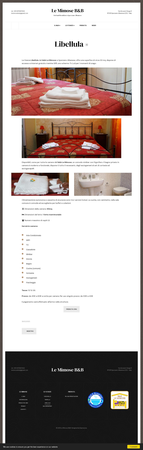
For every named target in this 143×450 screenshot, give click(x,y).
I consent (133, 446)
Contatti (23, 409)
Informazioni (23, 399)
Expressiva (83, 428)
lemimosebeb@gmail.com (19, 13)
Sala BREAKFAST (47, 406)
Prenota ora (71, 309)
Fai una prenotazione (71, 396)
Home (15, 23)
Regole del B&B (23, 403)
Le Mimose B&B (68, 369)
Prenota (83, 25)
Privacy (23, 406)
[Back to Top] (39, 347)
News (94, 25)
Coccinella (47, 396)
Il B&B (23, 396)
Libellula (47, 403)
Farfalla (47, 399)
